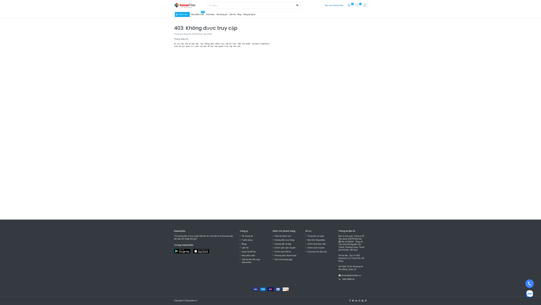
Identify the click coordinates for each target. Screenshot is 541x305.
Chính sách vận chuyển (285, 248)
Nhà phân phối (248, 255)
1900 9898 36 (348, 279)
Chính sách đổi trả (283, 251)
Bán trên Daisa (314, 240)
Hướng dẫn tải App (283, 244)
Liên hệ (245, 248)
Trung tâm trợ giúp (315, 236)
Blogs (244, 244)
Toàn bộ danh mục (283, 236)
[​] (350, 301)
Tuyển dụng (247, 240)
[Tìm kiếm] (297, 5)
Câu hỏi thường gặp (283, 259)
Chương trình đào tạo (317, 251)
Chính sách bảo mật (316, 244)
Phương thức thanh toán (285, 255)
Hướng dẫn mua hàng (284, 240)
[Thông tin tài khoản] (365, 5)
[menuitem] (334, 5)
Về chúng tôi (247, 236)
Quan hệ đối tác (249, 251)
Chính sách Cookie (315, 248)
